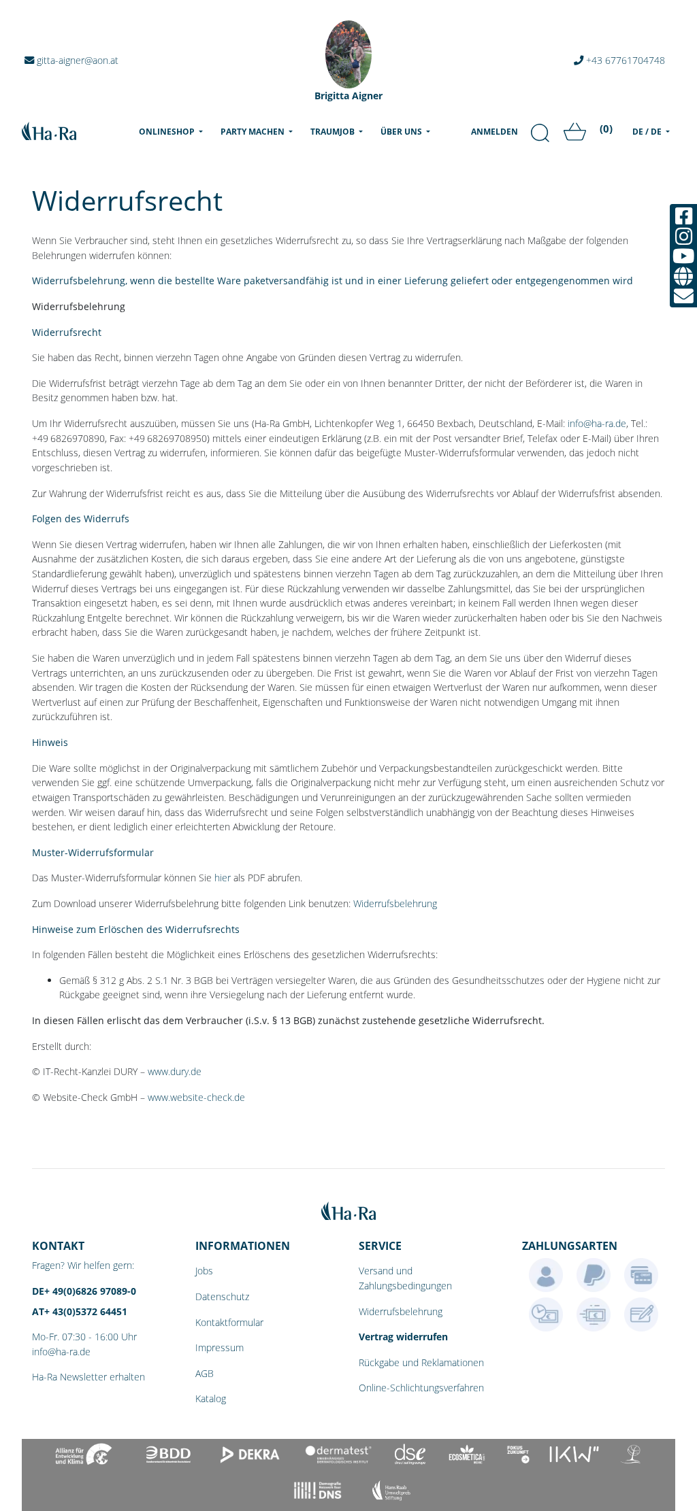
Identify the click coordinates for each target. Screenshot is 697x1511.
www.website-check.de (196, 1097)
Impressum (219, 1347)
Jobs (204, 1270)
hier (222, 877)
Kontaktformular (229, 1322)
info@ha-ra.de (597, 423)
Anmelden (494, 131)
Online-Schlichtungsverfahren (421, 1387)
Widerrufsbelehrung (395, 903)
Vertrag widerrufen (403, 1336)
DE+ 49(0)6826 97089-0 (84, 1291)
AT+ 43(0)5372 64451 (79, 1311)
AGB (204, 1373)
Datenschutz (222, 1296)
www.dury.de (174, 1071)
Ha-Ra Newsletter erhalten (88, 1376)
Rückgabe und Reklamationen (421, 1362)
